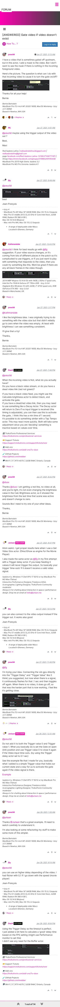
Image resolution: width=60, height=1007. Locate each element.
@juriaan (6, 817)
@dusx (5, 482)
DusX (10, 370)
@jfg (45, 249)
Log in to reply (50, 44)
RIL (9, 128)
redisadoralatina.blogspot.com (33, 151)
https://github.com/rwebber (14, 456)
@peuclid (7, 133)
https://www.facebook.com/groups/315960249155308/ (32, 159)
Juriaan (11, 543)
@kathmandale (9, 312)
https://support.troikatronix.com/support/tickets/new (24, 443)
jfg (9, 180)
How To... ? (12, 43)
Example (6, 774)
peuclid (11, 54)
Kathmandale (14, 244)
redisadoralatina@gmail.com (14, 153)
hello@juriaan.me (34, 592)
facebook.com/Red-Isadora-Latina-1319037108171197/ (31, 156)
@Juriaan (15, 822)
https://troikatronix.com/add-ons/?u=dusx (20, 450)
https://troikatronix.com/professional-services (22, 436)
